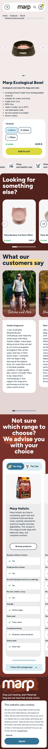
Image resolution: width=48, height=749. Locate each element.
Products (13, 15)
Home (5, 15)
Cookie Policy (22, 731)
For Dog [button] (17, 466)
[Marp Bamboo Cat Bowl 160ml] (19, 216)
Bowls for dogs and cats (14, 18)
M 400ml (25, 130)
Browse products (23, 546)
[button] (42, 47)
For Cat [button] (34, 466)
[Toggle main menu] (7, 7)
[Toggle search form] (34, 7)
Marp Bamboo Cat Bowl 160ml (18, 235)
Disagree (9, 735)
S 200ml (11, 130)
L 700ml (11, 137)
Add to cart (24, 151)
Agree (22, 741)
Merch (22, 15)
